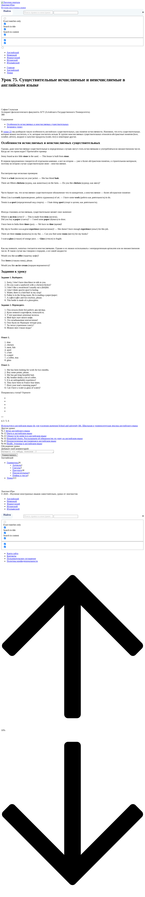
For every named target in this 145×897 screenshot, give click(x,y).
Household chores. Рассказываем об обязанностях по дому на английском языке (45, 438)
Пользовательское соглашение (21, 558)
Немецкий (12, 55)
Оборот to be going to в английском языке (26, 436)
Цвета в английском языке (19, 433)
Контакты (11, 556)
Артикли (16, 465)
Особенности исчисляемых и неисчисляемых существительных (38, 124)
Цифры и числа (19, 475)
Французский (13, 57)
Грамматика (12, 462)
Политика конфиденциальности (22, 561)
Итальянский (13, 63)
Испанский (12, 60)
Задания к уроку (15, 127)
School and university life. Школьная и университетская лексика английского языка (98, 425)
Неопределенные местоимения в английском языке (31, 441)
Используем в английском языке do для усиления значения (29, 425)
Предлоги (17, 470)
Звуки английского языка (18, 431)
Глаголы (16, 468)
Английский (13, 52)
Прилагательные (20, 473)
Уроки (10, 478)
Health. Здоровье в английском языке (24, 443)
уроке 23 (7, 131)
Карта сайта (12, 553)
